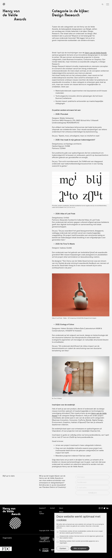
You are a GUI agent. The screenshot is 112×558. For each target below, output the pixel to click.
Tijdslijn (41, 514)
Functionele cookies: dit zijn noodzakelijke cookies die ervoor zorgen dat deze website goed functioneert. (81, 532)
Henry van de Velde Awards (96, 53)
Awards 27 (42, 508)
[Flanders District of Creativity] (44, 540)
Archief (52, 508)
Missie (61, 512)
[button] (107, 4)
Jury (40, 512)
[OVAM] (43, 550)
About (61, 508)
